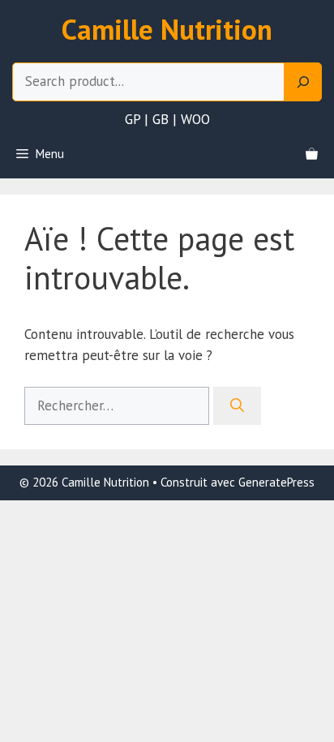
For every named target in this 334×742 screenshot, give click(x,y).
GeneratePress (276, 482)
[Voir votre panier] (311, 154)
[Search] (303, 81)
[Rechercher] (237, 406)
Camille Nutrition (167, 29)
